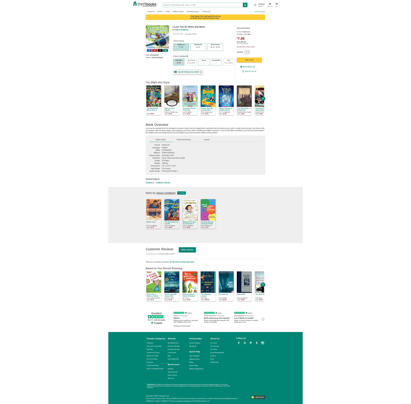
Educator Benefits (174, 346)
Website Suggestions (196, 369)
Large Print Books (153, 365)
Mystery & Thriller (153, 356)
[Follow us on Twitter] (244, 342)
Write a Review (187, 250)
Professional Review (184, 139)
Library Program (194, 343)
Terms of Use (150, 398)
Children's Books (163, 183)
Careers (213, 356)
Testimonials (214, 362)
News (212, 359)
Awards (207, 139)
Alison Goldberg (181, 30)
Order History (172, 375)
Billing (191, 362)
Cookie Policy (201, 398)
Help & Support (194, 356)
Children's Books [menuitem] (178, 11)
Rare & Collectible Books (155, 368)
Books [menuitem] (159, 11)
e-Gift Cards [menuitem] (206, 11)
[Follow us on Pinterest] (250, 342)
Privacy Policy (160, 398)
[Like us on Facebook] (238, 342)
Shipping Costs (194, 359)
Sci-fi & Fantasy (152, 359)
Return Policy (193, 365)
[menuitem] (261, 4)
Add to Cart (249, 60)
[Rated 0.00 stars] (178, 34)
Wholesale (192, 346)
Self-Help (150, 349)
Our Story (213, 343)
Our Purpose (214, 346)
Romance (150, 362)
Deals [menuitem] (168, 11)
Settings (170, 369)
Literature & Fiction (153, 352)
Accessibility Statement (230, 398)
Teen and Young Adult (154, 346)
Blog (169, 356)
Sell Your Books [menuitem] (260, 12)
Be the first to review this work (182, 262)
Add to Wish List (249, 67)
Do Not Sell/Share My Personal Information (181, 398)
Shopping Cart (172, 372)
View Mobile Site (173, 359)
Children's (150, 183)
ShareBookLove (173, 343)
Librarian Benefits (174, 349)
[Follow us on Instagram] (262, 342)
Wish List (171, 378)
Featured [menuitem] (150, 11)
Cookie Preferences (214, 398)
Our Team (213, 349)
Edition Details (161, 139)
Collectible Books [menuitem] (192, 11)
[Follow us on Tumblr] (256, 342)
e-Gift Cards (172, 352)
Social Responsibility (217, 352)
